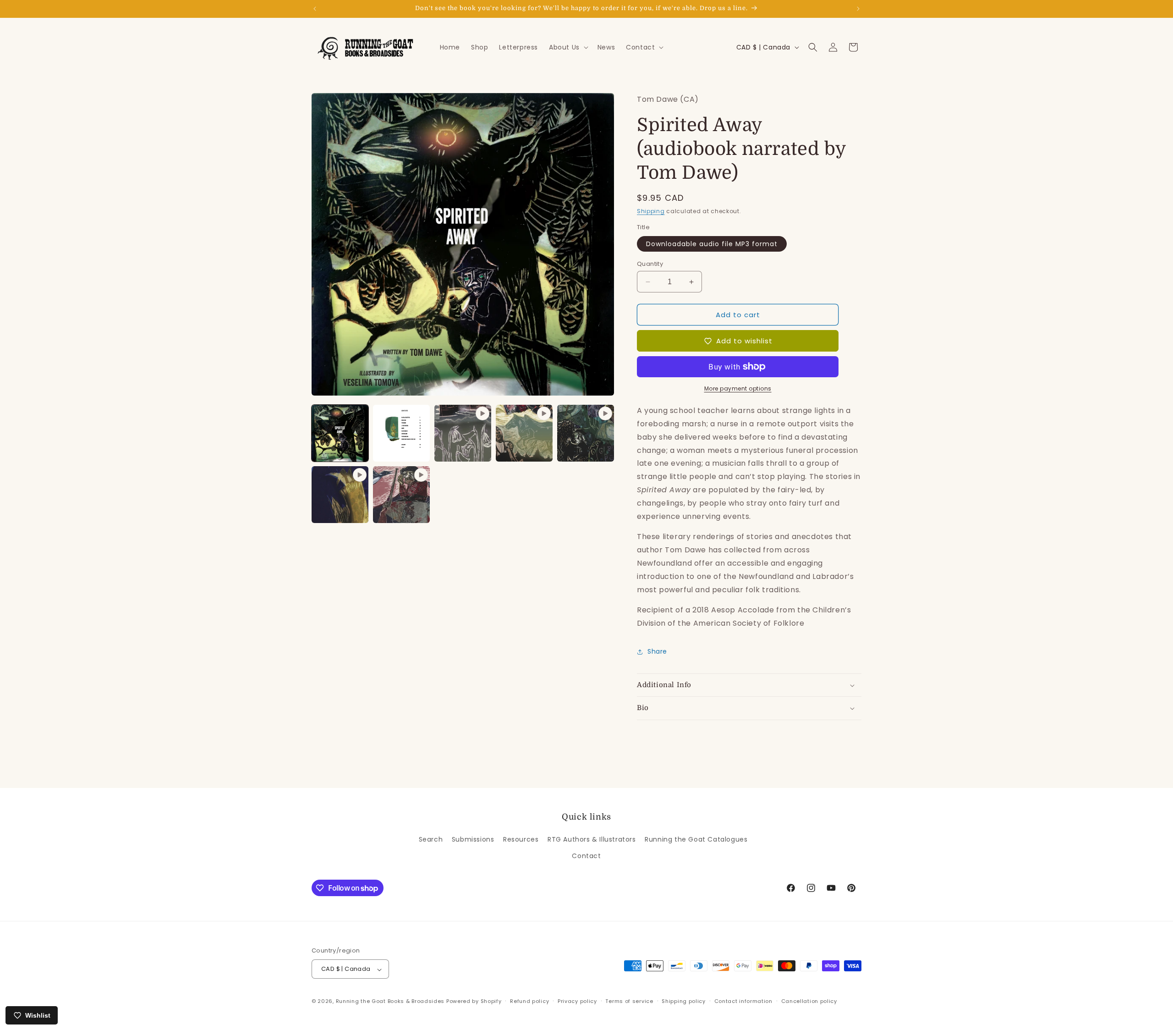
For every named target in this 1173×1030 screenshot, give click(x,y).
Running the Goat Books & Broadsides (390, 1001)
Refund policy (529, 1001)
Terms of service (629, 1001)
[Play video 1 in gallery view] (462, 433)
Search (431, 839)
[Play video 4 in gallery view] (340, 494)
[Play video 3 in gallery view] (585, 433)
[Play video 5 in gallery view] (401, 494)
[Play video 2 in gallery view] (524, 433)
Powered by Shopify (474, 1001)
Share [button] (657, 651)
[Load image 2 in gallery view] (401, 433)
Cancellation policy (809, 1001)
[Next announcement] (858, 8)
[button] (567, 47)
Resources (520, 839)
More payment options (738, 388)
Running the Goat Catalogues (696, 839)
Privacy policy (577, 1001)
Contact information (743, 1001)
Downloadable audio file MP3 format (712, 243)
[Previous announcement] (315, 8)
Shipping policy (684, 1001)
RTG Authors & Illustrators (592, 839)
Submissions (473, 839)
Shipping (651, 211)
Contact (586, 855)
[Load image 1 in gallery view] (340, 433)
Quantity (650, 263)
